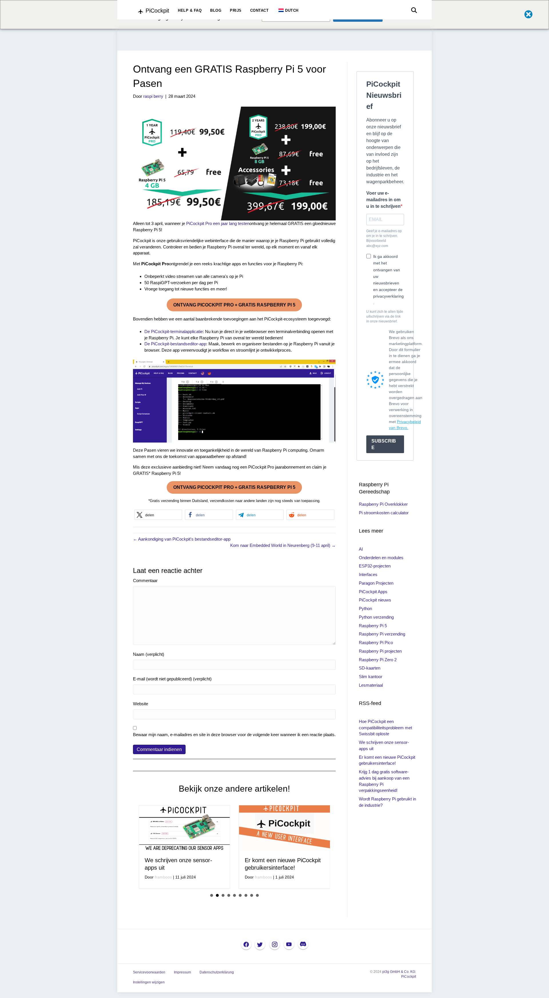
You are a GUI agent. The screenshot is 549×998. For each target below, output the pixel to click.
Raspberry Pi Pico (376, 642)
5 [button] (234, 915)
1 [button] (211, 915)
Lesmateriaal (371, 685)
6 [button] (240, 915)
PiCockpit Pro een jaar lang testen (217, 223)
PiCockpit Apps (373, 591)
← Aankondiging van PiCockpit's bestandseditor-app (181, 539)
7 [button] (245, 915)
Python (365, 608)
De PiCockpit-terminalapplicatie (173, 331)
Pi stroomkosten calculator (384, 512)
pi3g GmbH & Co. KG (398, 992)
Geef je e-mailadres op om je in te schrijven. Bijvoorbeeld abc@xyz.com (384, 238)
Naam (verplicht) (148, 654)
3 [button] (223, 915)
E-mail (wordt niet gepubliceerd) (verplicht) (172, 678)
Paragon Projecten (376, 583)
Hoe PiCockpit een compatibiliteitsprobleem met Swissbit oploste (385, 727)
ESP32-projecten (375, 565)
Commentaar (145, 580)
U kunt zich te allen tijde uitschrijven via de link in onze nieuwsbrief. (384, 317)
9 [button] (257, 915)
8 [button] (251, 915)
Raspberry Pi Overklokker (383, 504)
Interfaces (368, 574)
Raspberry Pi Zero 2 (378, 659)
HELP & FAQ (190, 10)
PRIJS (236, 10)
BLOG (215, 10)
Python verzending (376, 617)
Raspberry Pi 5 (373, 625)
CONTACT (259, 10)
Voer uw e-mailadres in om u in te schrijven (383, 200)
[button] (158, 515)
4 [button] (228, 915)
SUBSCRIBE (383, 444)
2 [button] (217, 915)
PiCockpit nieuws (375, 599)
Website (140, 703)
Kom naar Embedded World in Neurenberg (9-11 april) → (283, 545)
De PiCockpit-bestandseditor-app (175, 343)
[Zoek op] (412, 10)
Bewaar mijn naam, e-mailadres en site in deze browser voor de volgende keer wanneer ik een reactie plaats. (234, 734)
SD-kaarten (369, 668)
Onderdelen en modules (381, 557)
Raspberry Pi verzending (382, 634)
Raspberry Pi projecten (380, 651)
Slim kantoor (370, 676)
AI (361, 549)
